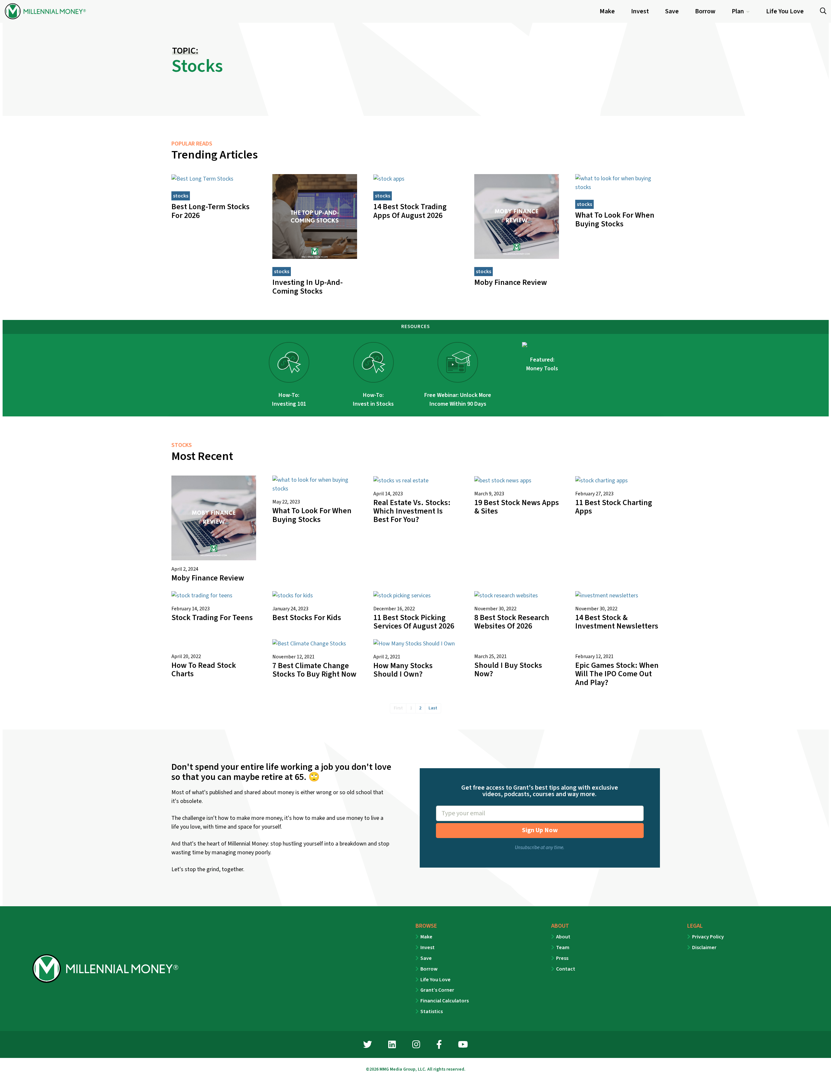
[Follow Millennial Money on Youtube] (463, 1045)
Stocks (180, 195)
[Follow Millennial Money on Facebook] (439, 1045)
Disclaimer (704, 947)
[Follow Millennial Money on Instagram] (416, 1045)
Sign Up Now (540, 830)
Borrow (429, 969)
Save (426, 958)
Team (562, 947)
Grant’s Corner (437, 990)
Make (426, 936)
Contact (565, 969)
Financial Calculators (444, 1000)
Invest (427, 947)
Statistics (431, 1011)
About (563, 936)
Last (432, 708)
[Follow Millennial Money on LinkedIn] (392, 1045)
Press (562, 958)
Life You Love (435, 979)
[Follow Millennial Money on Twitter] (367, 1045)
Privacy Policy (708, 936)
